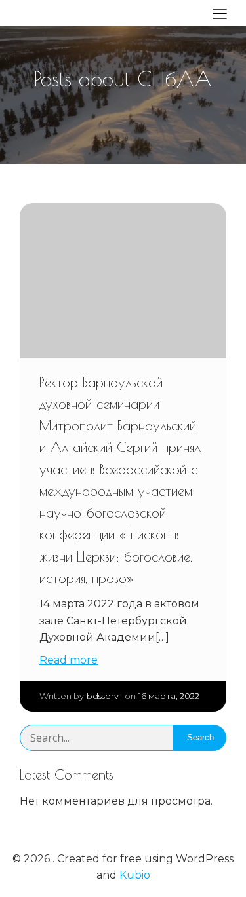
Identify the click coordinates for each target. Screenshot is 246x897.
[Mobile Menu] (220, 13)
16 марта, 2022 (168, 696)
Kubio (134, 875)
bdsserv (103, 696)
